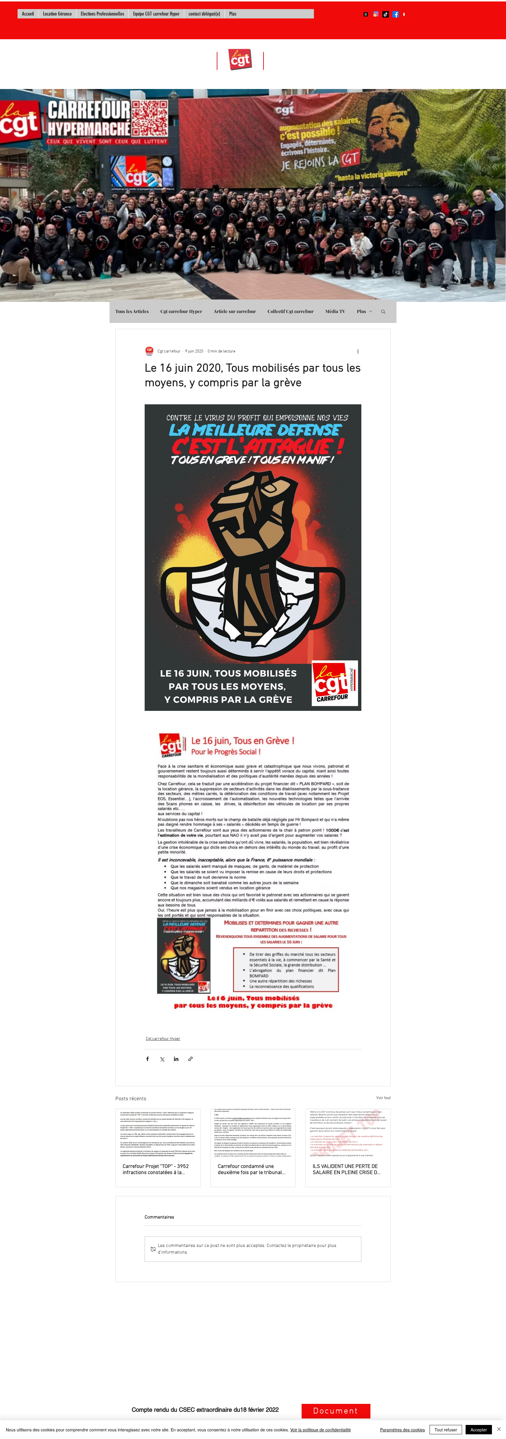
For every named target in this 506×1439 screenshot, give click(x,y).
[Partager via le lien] (190, 1059)
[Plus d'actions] (357, 351)
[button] (383, 311)
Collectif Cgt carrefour (291, 311)
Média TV (335, 311)
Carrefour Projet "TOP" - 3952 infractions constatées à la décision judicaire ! (156, 1169)
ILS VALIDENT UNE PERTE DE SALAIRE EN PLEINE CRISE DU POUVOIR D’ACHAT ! (346, 1169)
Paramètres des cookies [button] (402, 1430)
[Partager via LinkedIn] (176, 1059)
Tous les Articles (132, 311)
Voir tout (383, 1098)
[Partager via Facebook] (147, 1059)
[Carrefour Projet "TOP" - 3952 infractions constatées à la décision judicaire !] (158, 1132)
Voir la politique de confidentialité (320, 1430)
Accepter (479, 1430)
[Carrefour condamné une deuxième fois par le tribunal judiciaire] (253, 1132)
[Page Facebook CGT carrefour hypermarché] (395, 14)
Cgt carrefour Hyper (181, 311)
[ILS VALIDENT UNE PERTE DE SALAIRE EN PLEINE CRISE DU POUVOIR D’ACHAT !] (348, 1132)
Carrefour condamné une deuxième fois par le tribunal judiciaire (250, 1169)
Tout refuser (446, 1430)
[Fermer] (498, 1429)
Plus (361, 311)
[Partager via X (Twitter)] (162, 1059)
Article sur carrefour (235, 311)
